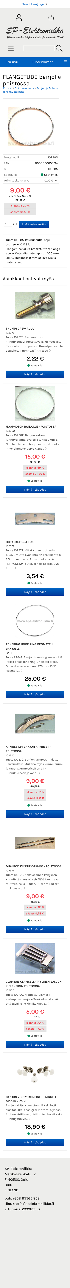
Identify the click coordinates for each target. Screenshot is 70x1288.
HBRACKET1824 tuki (20, 542)
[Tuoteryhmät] (10, 48)
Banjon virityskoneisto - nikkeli (31, 1097)
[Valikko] (65, 62)
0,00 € (49, 180)
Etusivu (12, 62)
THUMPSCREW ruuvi (20, 328)
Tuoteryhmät (42, 62)
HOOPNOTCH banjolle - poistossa (31, 426)
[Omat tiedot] (18, 17)
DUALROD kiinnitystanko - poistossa (34, 866)
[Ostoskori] (51, 17)
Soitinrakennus (24, 88)
